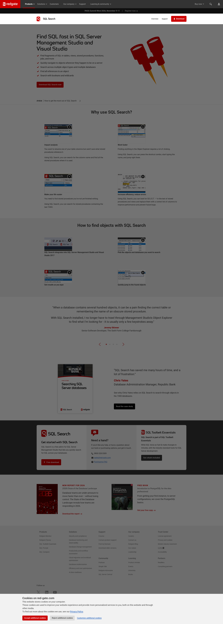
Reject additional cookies (62, 618)
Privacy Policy (76, 611)
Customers (54, 4)
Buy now (198, 4)
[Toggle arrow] (203, 4)
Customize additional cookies (89, 618)
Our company (68, 4)
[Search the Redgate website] (211, 4)
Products (29, 4)
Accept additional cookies (35, 618)
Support (82, 4)
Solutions (41, 4)
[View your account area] (219, 4)
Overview (154, 19)
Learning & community (99, 4)
